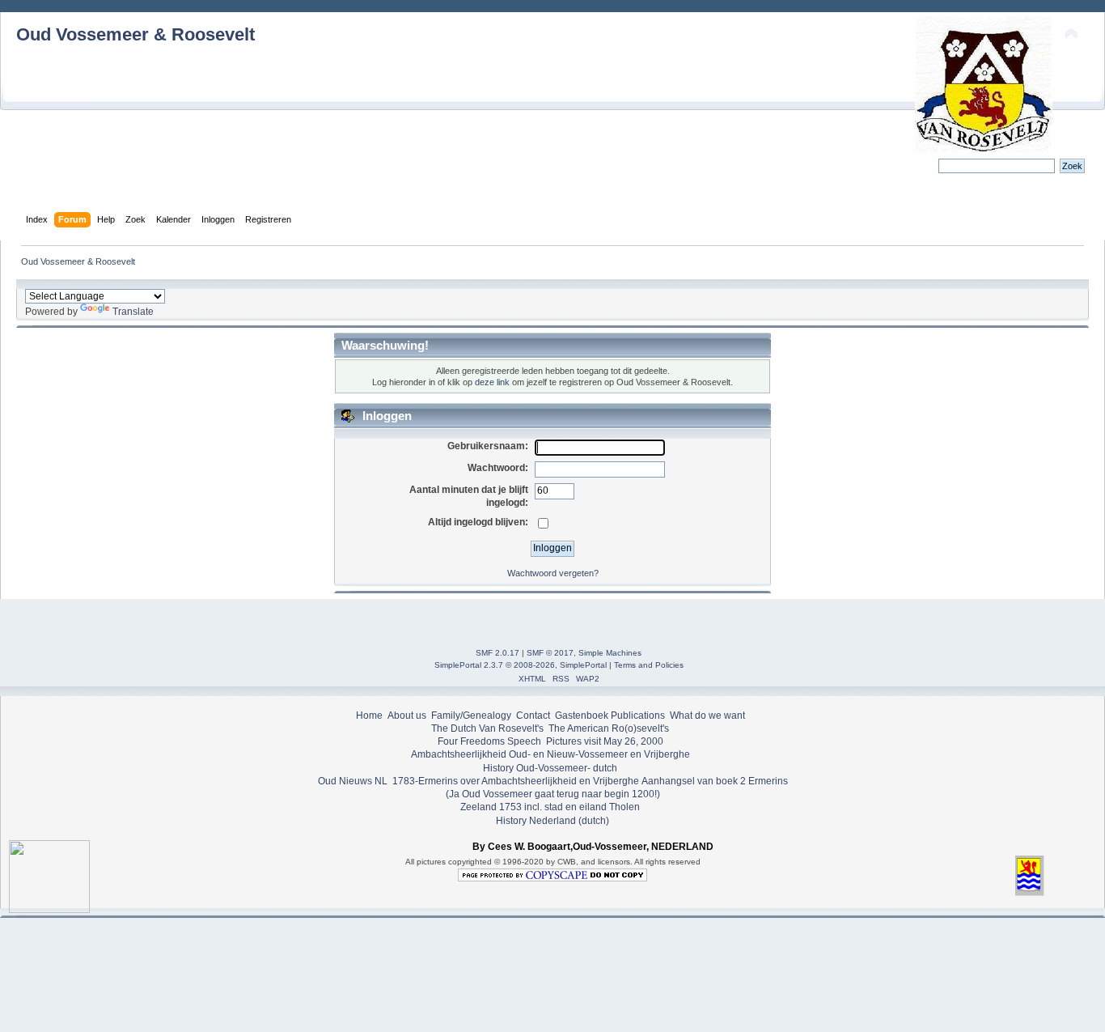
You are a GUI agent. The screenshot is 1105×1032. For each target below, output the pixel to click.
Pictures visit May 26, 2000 (604, 741)
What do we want (707, 715)
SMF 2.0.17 (497, 652)
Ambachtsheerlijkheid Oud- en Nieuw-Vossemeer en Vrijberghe (550, 754)
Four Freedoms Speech (489, 741)
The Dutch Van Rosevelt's (487, 728)
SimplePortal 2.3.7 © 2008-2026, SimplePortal (520, 664)
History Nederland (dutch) (552, 820)
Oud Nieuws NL (352, 781)
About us (406, 715)
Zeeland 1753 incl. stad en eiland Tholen (550, 807)
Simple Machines (609, 652)
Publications (638, 715)
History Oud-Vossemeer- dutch (550, 768)
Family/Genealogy (471, 715)
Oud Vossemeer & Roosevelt (135, 34)
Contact (533, 715)
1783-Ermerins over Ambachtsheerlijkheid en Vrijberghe (514, 781)
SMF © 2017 (550, 652)
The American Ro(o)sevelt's (608, 728)
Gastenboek (581, 715)
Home (369, 715)
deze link (492, 382)
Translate (133, 311)
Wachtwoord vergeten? (553, 573)
